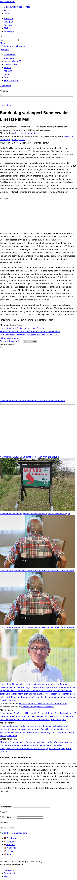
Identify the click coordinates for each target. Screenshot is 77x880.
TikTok (7, 28)
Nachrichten (10, 55)
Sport (6, 77)
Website (4, 822)
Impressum (9, 870)
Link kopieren (32, 341)
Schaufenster (12, 80)
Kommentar (6, 807)
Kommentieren (16, 341)
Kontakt (7, 13)
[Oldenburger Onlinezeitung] (13, 833)
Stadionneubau (46, 703)
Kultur (7, 74)
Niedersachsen (11, 64)
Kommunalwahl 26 (12, 61)
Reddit (15, 139)
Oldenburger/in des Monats (17, 7)
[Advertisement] (38, 216)
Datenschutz (10, 873)
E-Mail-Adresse (8, 817)
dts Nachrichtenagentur (25, 133)
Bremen (7, 67)
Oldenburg (9, 58)
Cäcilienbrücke (60, 703)
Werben (7, 10)
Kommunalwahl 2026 (29, 703)
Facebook (8, 18)
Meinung (8, 71)
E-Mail (22, 139)
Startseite (4, 341)
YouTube (8, 25)
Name (3, 812)
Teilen (25, 341)
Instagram (8, 22)
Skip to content (7, 1)
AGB (6, 876)
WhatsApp (9, 31)
